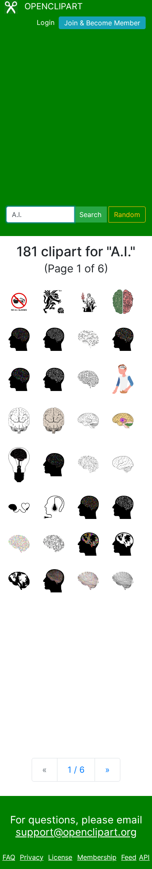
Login (45, 22)
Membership (97, 857)
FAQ (9, 857)
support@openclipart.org (76, 832)
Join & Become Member (102, 23)
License (60, 857)
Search (90, 214)
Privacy (31, 857)
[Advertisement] (76, 119)
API (144, 857)
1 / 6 (76, 770)
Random (127, 214)
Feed (128, 857)
